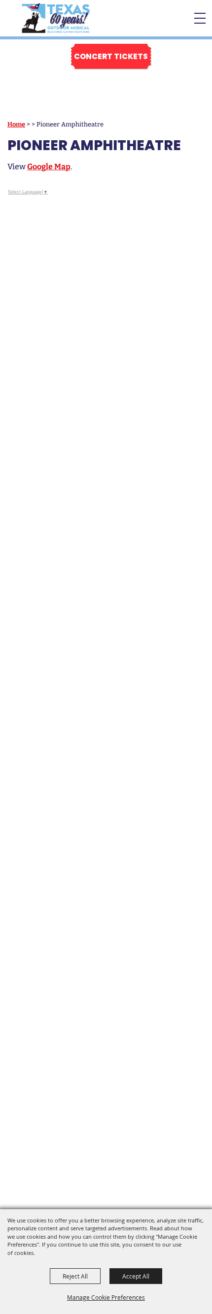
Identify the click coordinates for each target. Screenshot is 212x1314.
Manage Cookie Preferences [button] (106, 1297)
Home (16, 124)
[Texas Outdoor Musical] (55, 18)
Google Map (49, 166)
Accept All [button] (135, 1276)
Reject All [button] (75, 1276)
